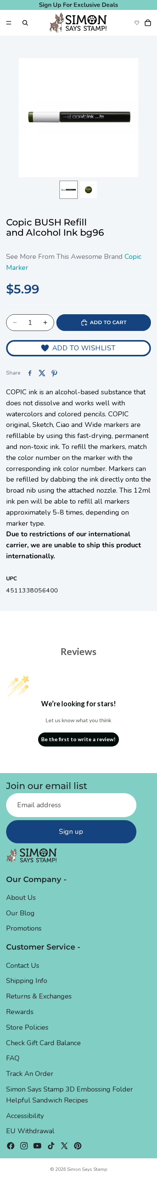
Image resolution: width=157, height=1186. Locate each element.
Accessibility (25, 1115)
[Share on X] (41, 373)
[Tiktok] (51, 1145)
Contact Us (22, 965)
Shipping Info (26, 980)
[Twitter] (64, 1145)
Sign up (71, 831)
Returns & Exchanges (39, 996)
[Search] (25, 22)
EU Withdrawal (30, 1131)
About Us (21, 897)
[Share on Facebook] (29, 373)
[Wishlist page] (136, 22)
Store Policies (27, 1027)
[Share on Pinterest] (54, 373)
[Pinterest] (77, 1145)
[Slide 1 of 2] (68, 189)
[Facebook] (10, 1145)
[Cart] (147, 22)
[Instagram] (24, 1145)
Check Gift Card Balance (43, 1042)
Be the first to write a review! (78, 739)
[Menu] (9, 23)
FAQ (12, 1058)
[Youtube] (37, 1145)
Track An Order (29, 1073)
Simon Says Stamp (87, 1169)
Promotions (24, 928)
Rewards (20, 1011)
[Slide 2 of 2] (88, 189)
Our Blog (20, 913)
